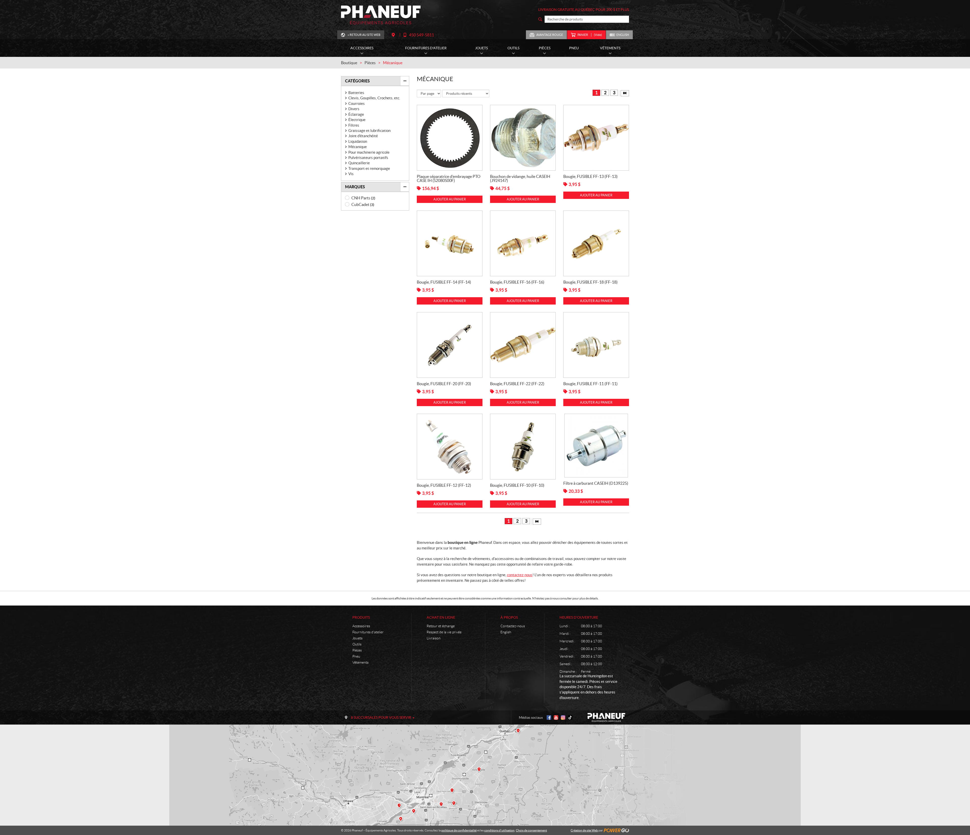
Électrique (357, 120)
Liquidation (357, 141)
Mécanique (357, 147)
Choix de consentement (531, 830)
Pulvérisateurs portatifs (368, 157)
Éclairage (356, 114)
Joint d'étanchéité (363, 136)
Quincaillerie (359, 163)
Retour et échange (441, 626)
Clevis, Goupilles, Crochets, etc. (374, 98)
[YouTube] (556, 717)
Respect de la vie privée (444, 632)
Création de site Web (584, 830)
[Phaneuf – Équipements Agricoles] (381, 15)
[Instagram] (563, 717)
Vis (351, 174)
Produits (361, 617)
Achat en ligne (441, 617)
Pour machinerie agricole (369, 152)
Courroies (356, 103)
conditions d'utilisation (499, 830)
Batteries (356, 92)
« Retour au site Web (364, 34)
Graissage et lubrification (369, 130)
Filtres (353, 125)
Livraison (434, 638)
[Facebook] (549, 717)
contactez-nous (519, 575)
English (622, 34)
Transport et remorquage (369, 168)
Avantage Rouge (549, 34)
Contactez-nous (512, 626)
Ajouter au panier (449, 199)
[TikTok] (570, 717)
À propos (509, 617)
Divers (353, 109)
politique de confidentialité (459, 830)
